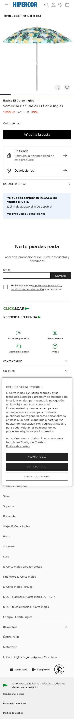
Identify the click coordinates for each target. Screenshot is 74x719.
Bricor (6, 536)
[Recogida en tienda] (22, 317)
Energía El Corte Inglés (17, 617)
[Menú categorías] (7, 5)
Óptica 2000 (11, 637)
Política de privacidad (14, 703)
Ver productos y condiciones (26, 213)
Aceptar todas (37, 457)
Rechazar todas (37, 466)
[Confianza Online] (59, 669)
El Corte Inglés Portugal (18, 586)
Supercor (9, 506)
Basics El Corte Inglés (18, 100)
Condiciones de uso (13, 693)
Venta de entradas (15, 486)
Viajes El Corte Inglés (16, 526)
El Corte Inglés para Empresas (22, 566)
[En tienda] (65, 155)
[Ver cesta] (67, 5)
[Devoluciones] (65, 170)
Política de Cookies (13, 712)
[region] (37, 431)
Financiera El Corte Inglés (19, 576)
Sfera (6, 496)
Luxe (6, 556)
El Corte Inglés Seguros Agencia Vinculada (30, 657)
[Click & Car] (16, 308)
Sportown (9, 546)
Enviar (60, 275)
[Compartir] (57, 87)
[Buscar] (46, 5)
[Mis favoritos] (60, 5)
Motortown (10, 647)
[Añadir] (67, 87)
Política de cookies (18, 445)
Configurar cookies (37, 476)
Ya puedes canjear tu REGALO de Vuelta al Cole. (32, 200)
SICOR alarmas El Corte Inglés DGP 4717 (29, 597)
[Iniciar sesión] (53, 5)
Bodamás (9, 516)
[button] (37, 361)
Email (6, 269)
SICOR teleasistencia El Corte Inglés (26, 607)
